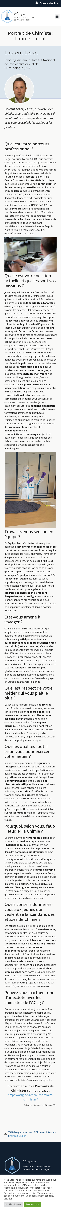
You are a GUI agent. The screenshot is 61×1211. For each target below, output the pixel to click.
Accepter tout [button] (32, 1204)
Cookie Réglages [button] (13, 1204)
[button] (57, 16)
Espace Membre (49, 3)
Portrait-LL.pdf (17, 1135)
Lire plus (8, 1198)
